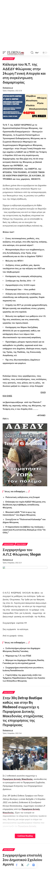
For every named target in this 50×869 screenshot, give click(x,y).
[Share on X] (22, 865)
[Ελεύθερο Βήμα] (15, 52)
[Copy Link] (28, 865)
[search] (32, 52)
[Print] (33, 865)
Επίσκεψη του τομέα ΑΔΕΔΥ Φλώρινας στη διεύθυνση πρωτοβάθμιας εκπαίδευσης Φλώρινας (24, 504)
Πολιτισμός (8, 59)
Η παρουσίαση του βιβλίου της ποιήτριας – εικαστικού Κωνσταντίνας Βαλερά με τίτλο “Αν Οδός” (24, 530)
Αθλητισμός (9, 544)
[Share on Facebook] (16, 865)
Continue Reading (25, 836)
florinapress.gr (8, 88)
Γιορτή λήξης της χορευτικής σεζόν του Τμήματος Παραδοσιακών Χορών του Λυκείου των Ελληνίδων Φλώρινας (24, 678)
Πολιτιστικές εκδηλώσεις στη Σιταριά (22, 497)
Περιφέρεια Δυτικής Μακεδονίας (18, 779)
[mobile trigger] (5, 52)
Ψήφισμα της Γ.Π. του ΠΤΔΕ (18, 655)
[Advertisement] (25, 25)
